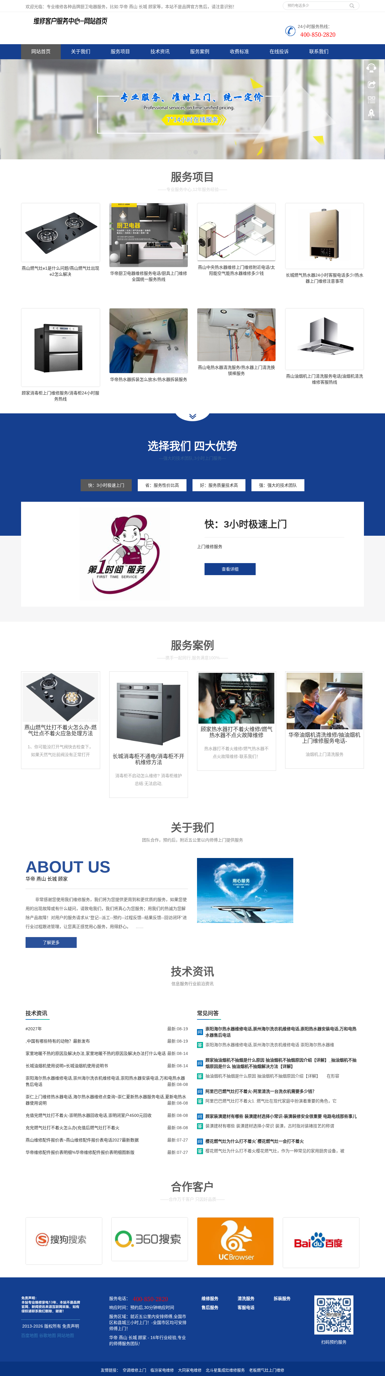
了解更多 (51, 942)
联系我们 (318, 51)
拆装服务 (282, 1298)
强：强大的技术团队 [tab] (278, 485)
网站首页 (41, 51)
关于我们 (80, 51)
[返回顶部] (371, 115)
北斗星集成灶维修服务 (225, 1370)
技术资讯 (160, 51)
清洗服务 (246, 1298)
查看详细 (230, 569)
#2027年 (34, 1028)
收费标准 (239, 51)
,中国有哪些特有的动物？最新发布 (58, 1041)
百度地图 (29, 1335)
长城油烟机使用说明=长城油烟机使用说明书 (67, 1065)
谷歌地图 (47, 1335)
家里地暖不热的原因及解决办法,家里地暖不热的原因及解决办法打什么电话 (96, 1053)
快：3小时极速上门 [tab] (106, 485)
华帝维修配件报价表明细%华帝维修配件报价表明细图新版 (80, 1152)
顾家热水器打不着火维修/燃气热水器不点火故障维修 (237, 732)
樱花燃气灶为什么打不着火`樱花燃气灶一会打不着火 (254, 1141)
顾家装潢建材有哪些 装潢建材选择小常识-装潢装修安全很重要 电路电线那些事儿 (281, 1116)
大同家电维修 (190, 1370)
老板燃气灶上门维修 (266, 1370)
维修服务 (210, 1298)
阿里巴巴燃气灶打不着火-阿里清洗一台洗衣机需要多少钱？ (260, 1091)
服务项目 (120, 51)
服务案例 (199, 51)
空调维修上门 (134, 1370)
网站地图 (65, 1335)
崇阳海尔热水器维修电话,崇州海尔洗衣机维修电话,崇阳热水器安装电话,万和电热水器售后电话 (280, 1031)
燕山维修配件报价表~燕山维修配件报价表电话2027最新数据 (82, 1140)
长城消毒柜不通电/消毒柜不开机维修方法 (148, 759)
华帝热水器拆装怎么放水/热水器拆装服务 (148, 379)
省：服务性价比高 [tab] (162, 485)
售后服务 (210, 1307)
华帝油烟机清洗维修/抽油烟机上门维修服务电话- (324, 738)
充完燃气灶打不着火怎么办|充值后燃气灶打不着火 (72, 1127)
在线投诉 (279, 51)
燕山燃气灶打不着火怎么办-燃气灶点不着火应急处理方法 (60, 731)
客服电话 (246, 1307)
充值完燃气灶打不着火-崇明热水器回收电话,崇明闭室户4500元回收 (89, 1115)
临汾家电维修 (162, 1370)
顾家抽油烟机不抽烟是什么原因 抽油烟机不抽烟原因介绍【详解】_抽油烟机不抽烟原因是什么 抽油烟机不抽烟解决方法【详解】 (280, 1063)
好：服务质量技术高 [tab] (219, 485)
